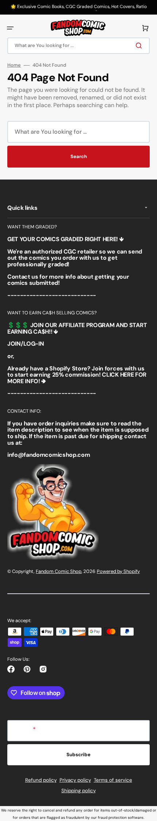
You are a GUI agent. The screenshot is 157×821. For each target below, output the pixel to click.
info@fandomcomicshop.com (48, 455)
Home (14, 65)
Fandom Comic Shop (58, 571)
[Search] (140, 46)
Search (78, 156)
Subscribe (78, 754)
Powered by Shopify (118, 571)
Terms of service (113, 780)
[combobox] (78, 46)
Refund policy (41, 780)
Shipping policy (78, 790)
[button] (10, 28)
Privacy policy (75, 780)
